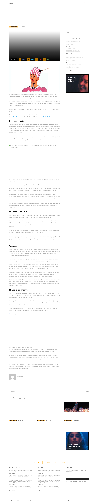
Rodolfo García (46, 117)
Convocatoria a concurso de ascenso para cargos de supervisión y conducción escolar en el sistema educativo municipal (74, 67)
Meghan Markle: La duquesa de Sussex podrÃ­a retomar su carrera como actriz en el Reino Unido (21, 416)
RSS (56, 462)
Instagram (48, 462)
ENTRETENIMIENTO (14, 26)
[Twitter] (88, 2)
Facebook (38, 462)
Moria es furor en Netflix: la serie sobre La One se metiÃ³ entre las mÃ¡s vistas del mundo (75, 416)
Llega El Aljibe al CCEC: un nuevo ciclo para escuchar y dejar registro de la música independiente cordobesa (73, 50)
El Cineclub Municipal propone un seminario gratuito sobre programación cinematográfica (74, 43)
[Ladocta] (12, 377)
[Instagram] (85, 2)
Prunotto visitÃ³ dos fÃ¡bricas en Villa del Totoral (79, 393)
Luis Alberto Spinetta (18, 117)
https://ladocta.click (20, 376)
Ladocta (18, 374)
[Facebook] (82, 2)
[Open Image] (14, 181)
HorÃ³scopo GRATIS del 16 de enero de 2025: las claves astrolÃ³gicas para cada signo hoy (28, 393)
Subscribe (77, 479)
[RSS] (53, 462)
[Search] (87, 32)
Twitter (63, 462)
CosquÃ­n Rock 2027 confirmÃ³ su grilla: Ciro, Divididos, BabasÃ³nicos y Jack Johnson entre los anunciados (48, 416)
